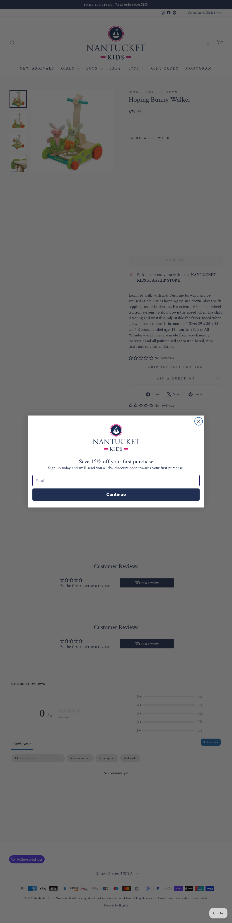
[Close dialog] (199, 421)
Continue (116, 494)
